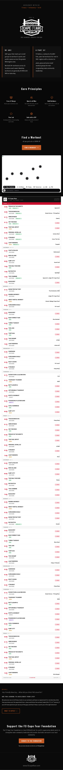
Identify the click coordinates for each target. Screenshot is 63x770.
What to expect (9, 711)
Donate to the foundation (31, 741)
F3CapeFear (40, 746)
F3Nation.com (7, 677)
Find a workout (30, 147)
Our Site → (57, 677)
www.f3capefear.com (31, 765)
